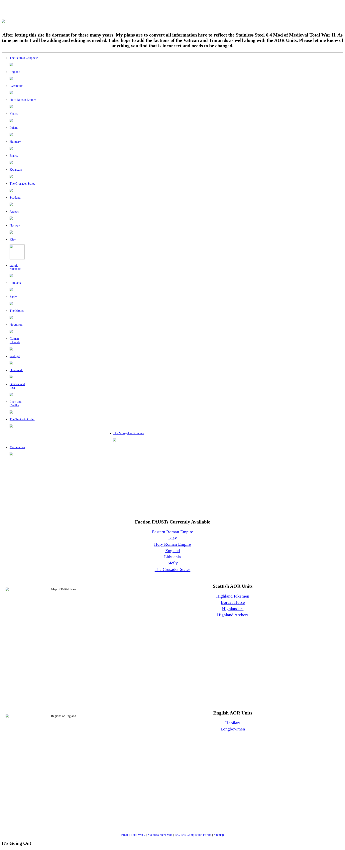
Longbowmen (233, 728)
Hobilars (232, 722)
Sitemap (219, 834)
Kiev (172, 537)
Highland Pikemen (232, 596)
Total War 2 (138, 834)
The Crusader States (172, 569)
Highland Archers (232, 614)
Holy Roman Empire (172, 544)
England (172, 550)
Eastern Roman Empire (172, 531)
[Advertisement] (74, 11)
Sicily (173, 562)
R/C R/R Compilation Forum (193, 834)
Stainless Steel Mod (160, 834)
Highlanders (233, 608)
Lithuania (172, 556)
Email (125, 834)
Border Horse (233, 602)
